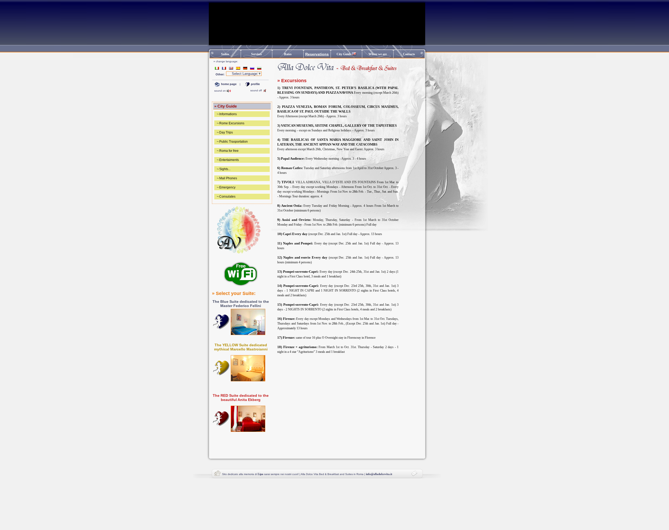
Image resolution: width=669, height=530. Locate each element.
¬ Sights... (223, 169)
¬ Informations (226, 114)
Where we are (377, 54)
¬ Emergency (225, 187)
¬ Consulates (225, 196)
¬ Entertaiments (227, 160)
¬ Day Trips (224, 132)
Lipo (260, 474)
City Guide (344, 54)
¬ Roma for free (227, 151)
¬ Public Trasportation (232, 141)
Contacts (409, 54)
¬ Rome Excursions (230, 123)
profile (255, 84)
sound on (220, 90)
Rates (288, 54)
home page (228, 84)
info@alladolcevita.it (379, 474)
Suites (225, 54)
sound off (256, 90)
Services (256, 54)
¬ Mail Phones (226, 178)
